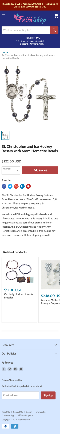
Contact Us (18, 412)
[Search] (54, 30)
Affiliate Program (25, 415)
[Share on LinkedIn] (22, 186)
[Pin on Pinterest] (28, 186)
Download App (8, 415)
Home (5, 52)
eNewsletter (41, 412)
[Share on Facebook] (4, 186)
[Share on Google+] (16, 186)
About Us (6, 412)
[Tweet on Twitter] (10, 186)
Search (29, 412)
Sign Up (48, 395)
